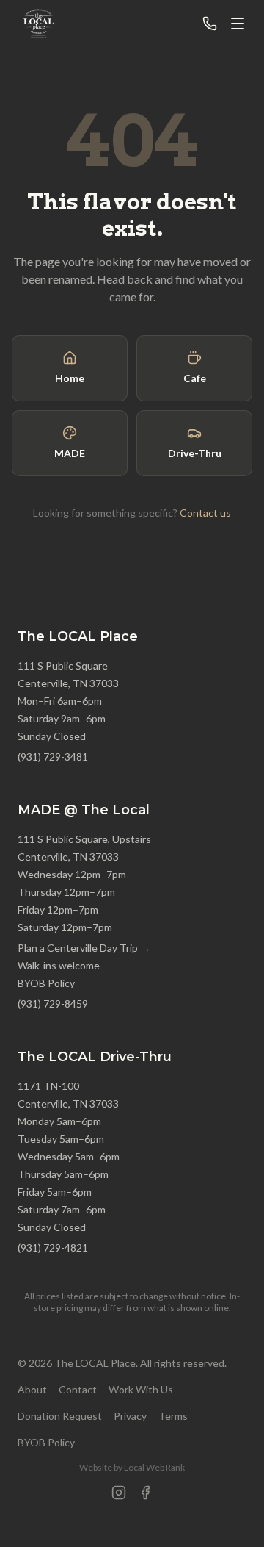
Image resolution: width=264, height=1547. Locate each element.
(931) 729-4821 (53, 1247)
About (32, 1389)
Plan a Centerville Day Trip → (84, 947)
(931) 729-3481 (53, 756)
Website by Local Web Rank (132, 1467)
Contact (78, 1389)
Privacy (130, 1416)
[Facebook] (145, 1492)
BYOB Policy (46, 983)
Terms (173, 1416)
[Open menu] (237, 23)
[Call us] (209, 23)
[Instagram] (118, 1492)
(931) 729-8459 (53, 1003)
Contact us (205, 512)
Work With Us (141, 1389)
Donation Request (60, 1416)
